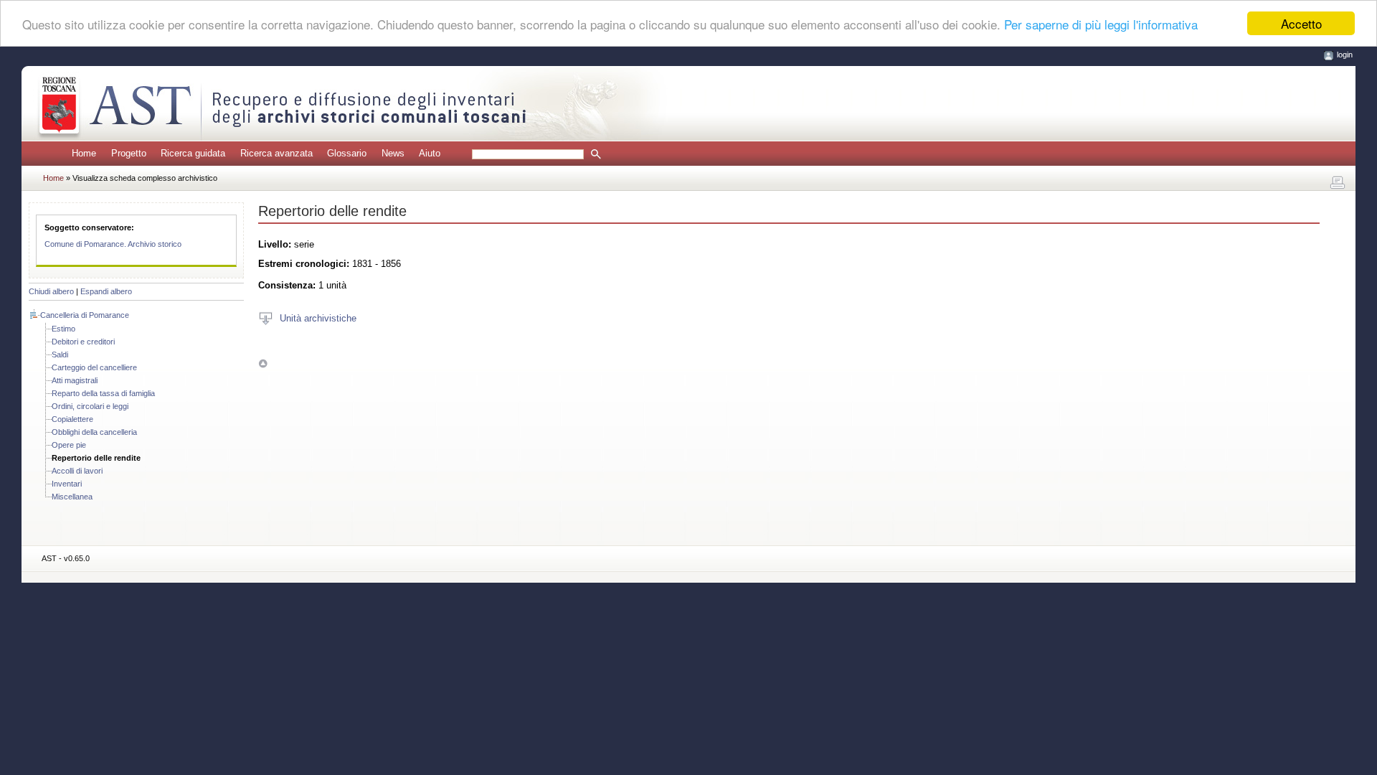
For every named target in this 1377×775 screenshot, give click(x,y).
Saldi (60, 354)
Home (84, 153)
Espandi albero (106, 291)
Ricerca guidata (193, 153)
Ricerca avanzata (276, 153)
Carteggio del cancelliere (94, 367)
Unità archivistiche (318, 317)
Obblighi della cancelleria (94, 432)
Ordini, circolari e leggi (90, 406)
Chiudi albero (51, 291)
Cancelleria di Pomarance (84, 315)
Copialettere (72, 419)
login (1345, 54)
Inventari (67, 483)
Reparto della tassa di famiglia (103, 393)
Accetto (1301, 23)
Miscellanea (72, 496)
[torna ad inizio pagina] (263, 363)
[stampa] (1338, 183)
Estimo (63, 328)
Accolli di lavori (77, 470)
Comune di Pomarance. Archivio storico (112, 244)
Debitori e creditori (83, 341)
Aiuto (429, 153)
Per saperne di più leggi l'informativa (1101, 24)
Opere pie (69, 445)
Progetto (128, 153)
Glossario (346, 153)
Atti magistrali (75, 380)
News (393, 153)
